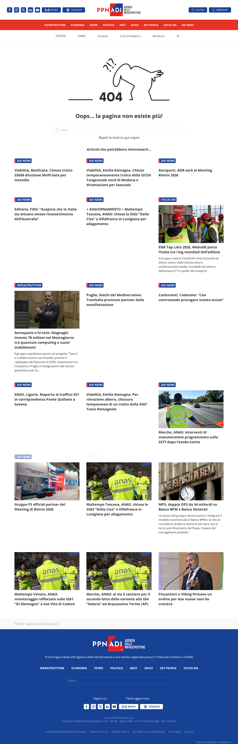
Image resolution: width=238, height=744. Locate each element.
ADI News (188, 25)
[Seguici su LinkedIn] (30, 10)
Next (123, 25)
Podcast (76, 9)
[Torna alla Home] (119, 9)
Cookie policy (120, 731)
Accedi (200, 9)
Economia (78, 25)
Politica (108, 25)
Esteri (94, 25)
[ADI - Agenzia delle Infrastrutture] (119, 643)
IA (178, 36)
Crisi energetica (130, 36)
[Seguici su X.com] (23, 10)
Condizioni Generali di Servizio (65, 731)
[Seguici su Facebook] (9, 10)
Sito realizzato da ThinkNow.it (213, 742)
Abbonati (222, 9)
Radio (54, 9)
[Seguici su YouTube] (37, 10)
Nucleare (158, 36)
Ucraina (103, 36)
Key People (151, 25)
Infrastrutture (55, 25)
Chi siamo (174, 731)
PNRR (81, 36)
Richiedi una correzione (149, 731)
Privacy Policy (99, 731)
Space (135, 25)
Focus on (170, 25)
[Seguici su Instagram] (16, 10)
